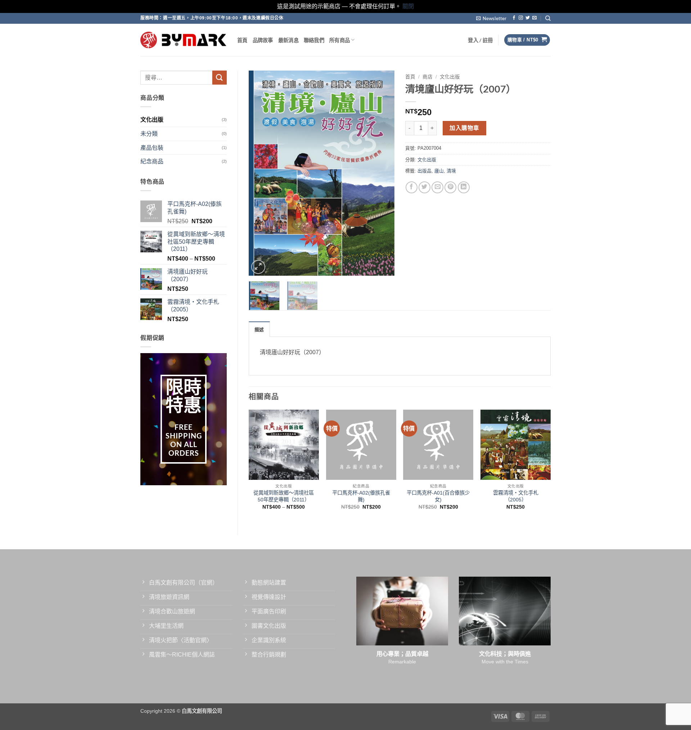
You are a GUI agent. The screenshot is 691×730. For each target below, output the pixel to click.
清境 (451, 171)
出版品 (424, 171)
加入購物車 (464, 128)
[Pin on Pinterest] (450, 187)
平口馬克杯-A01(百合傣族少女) (438, 496)
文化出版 (151, 120)
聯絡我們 (314, 40)
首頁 (242, 40)
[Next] (382, 173)
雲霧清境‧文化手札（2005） (515, 496)
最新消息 (288, 40)
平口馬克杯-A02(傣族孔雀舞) (361, 496)
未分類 (149, 134)
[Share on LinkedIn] (464, 187)
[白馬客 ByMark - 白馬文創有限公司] (183, 40)
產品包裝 (151, 148)
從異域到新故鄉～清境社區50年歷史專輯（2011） (283, 496)
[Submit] (219, 78)
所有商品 (339, 40)
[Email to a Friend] (437, 187)
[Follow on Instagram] (521, 18)
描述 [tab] (259, 329)
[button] (491, 18)
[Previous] (260, 173)
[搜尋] (548, 18)
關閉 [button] (408, 6)
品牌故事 (263, 40)
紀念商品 (151, 161)
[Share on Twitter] (424, 187)
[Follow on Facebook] (514, 18)
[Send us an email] (534, 18)
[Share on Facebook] (411, 187)
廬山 (439, 171)
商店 (428, 77)
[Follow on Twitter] (527, 18)
